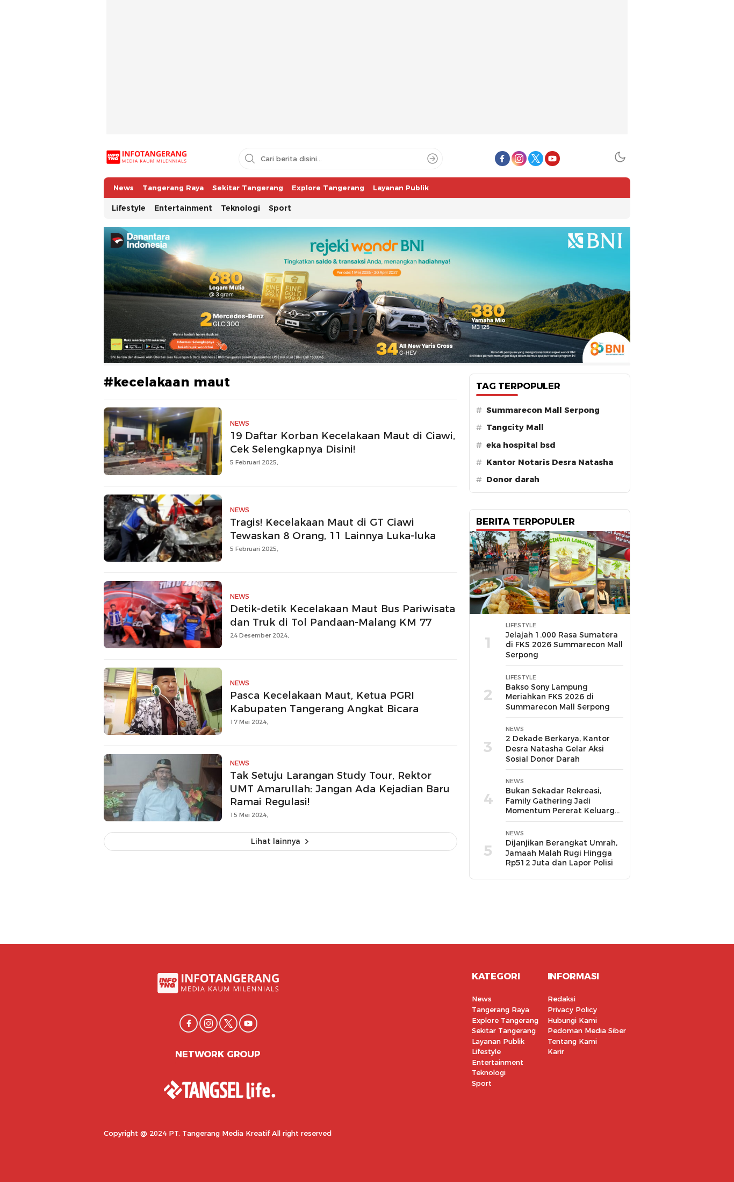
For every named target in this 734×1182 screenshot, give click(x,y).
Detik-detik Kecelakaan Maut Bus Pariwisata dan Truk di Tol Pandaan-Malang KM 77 (342, 615)
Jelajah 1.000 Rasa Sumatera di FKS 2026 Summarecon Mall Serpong (564, 645)
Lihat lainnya (275, 841)
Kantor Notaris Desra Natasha (549, 462)
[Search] (432, 158)
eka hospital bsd (521, 445)
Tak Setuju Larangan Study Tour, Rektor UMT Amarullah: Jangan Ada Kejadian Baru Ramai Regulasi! (340, 788)
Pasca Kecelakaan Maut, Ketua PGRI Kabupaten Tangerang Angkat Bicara (324, 702)
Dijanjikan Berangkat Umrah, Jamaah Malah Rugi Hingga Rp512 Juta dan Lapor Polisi (561, 853)
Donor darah (512, 479)
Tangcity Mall (515, 427)
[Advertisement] (367, 75)
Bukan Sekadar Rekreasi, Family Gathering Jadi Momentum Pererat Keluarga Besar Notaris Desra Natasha (563, 805)
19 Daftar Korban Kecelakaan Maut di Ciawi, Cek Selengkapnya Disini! (342, 442)
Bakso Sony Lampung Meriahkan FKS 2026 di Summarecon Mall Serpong (558, 697)
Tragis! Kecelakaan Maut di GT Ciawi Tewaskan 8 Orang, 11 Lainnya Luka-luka (333, 529)
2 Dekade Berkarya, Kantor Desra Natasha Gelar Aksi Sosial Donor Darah (558, 748)
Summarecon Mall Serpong (543, 410)
